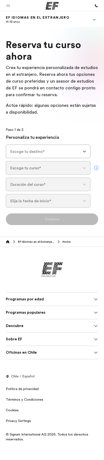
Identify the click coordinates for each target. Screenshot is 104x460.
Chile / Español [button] (23, 376)
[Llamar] (96, 6)
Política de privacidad (22, 389)
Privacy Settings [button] (18, 421)
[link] (37, 20)
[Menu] (94, 19)
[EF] (52, 6)
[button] (8, 6)
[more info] (96, 168)
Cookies (12, 410)
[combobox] (48, 151)
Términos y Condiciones (24, 399)
